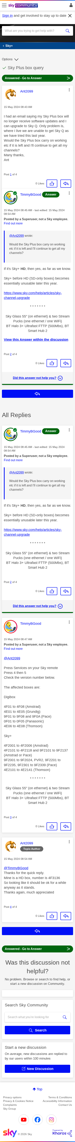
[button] (69, 90)
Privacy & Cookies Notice (18, 1101)
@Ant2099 (16, 235)
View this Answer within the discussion (36, 340)
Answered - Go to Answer (37, 78)
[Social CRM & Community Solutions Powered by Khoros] (62, 1133)
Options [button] (7, 59)
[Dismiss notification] (70, 16)
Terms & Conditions (60, 1097)
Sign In (70, 6)
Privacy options (12, 1097)
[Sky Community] (23, 6)
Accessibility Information (57, 1101)
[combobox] (34, 31)
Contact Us (65, 1104)
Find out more (13, 223)
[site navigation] (4, 5)
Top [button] (39, 1089)
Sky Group (9, 1108)
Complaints (10, 1104)
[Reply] (65, 184)
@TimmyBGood (16, 868)
